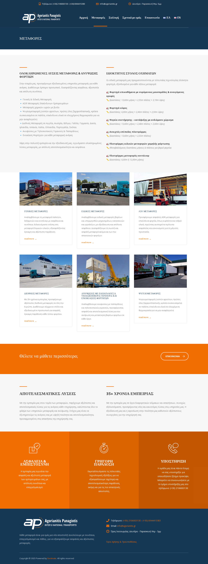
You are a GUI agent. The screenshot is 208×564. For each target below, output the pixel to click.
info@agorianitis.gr (126, 525)
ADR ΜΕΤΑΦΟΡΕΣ (148, 211)
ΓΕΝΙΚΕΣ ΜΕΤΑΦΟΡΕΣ (36, 211)
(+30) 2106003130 (132, 520)
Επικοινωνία (152, 17)
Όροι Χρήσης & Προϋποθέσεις (121, 541)
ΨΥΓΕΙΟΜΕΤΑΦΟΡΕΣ (149, 293)
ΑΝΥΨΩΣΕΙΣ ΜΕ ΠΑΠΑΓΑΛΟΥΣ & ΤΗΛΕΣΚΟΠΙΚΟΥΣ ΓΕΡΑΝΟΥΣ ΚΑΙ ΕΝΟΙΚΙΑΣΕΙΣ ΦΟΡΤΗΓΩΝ (99, 296)
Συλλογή (114, 17)
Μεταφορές (98, 17)
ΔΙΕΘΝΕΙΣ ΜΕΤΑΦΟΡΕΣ (36, 293)
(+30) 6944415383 (152, 520)
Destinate (51, 558)
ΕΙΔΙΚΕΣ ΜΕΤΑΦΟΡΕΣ (92, 211)
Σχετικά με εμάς (131, 17)
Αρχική (83, 17)
